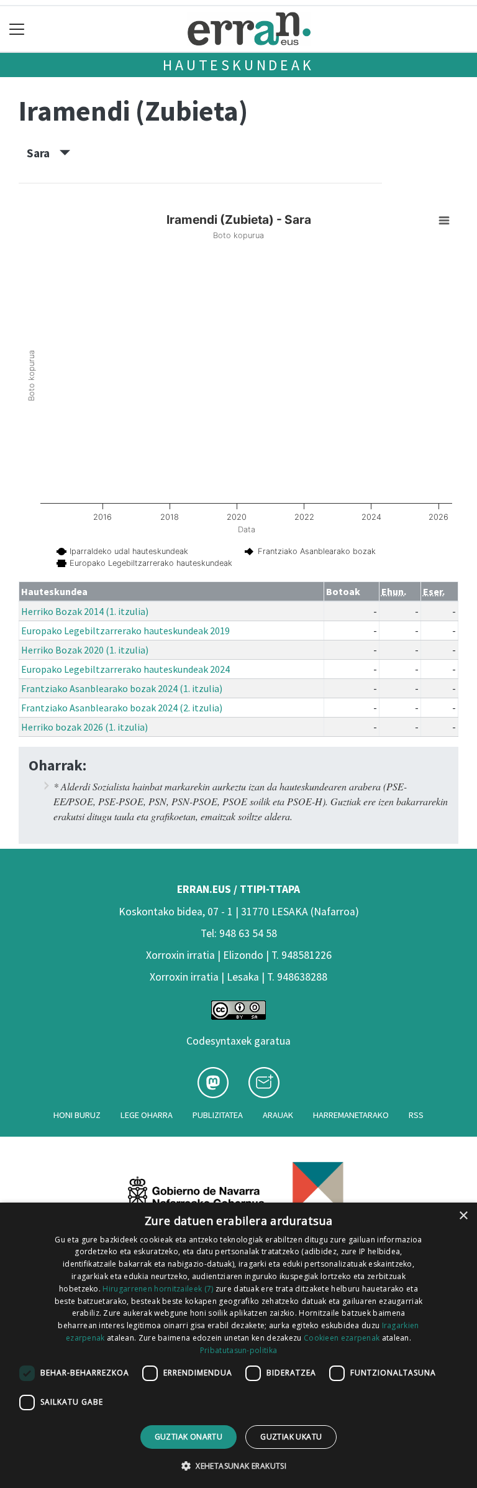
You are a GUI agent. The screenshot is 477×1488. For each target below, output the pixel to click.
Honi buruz (77, 1115)
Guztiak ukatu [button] (291, 1436)
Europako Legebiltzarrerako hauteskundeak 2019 (125, 630)
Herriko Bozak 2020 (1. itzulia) (84, 650)
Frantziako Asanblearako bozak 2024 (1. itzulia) (121, 688)
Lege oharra (146, 1115)
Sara (43, 153)
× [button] (463, 1216)
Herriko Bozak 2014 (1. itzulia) (84, 611)
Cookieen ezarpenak (341, 1338)
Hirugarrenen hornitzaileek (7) (157, 1288)
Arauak (278, 1115)
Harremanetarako (351, 1115)
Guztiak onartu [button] (189, 1436)
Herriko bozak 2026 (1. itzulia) (84, 727)
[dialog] (238, 1345)
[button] (238, 1465)
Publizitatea (218, 1115)
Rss (416, 1115)
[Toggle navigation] (17, 29)
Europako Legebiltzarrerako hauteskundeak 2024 (125, 669)
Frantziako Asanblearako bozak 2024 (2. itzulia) (121, 707)
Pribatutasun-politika (238, 1350)
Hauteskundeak (238, 65)
